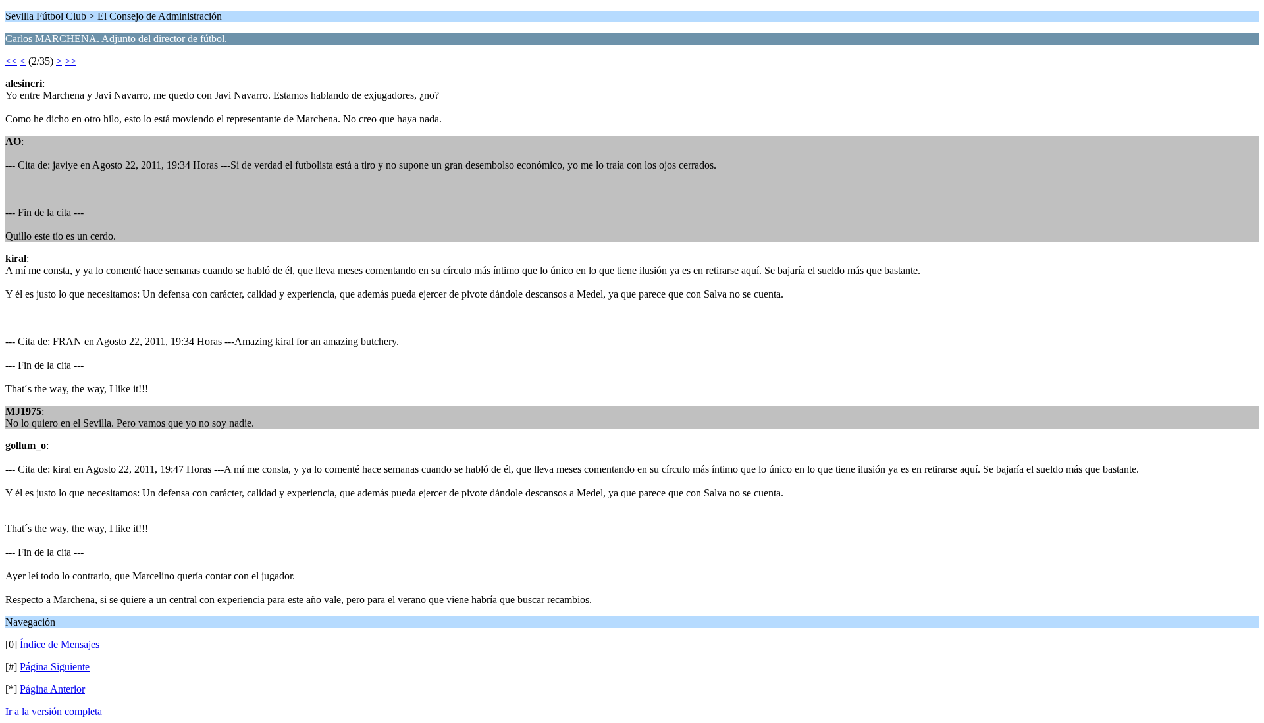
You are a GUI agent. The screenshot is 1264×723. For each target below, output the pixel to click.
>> (70, 61)
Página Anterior (52, 689)
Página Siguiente (55, 666)
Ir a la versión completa (53, 711)
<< (11, 61)
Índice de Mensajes (59, 644)
